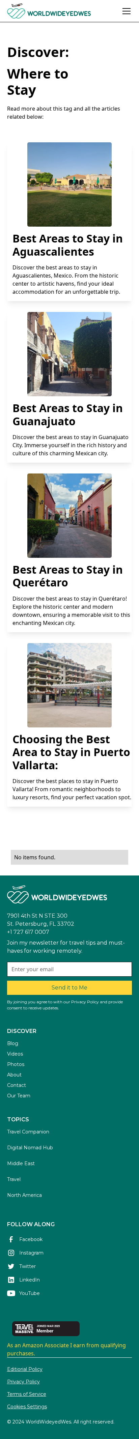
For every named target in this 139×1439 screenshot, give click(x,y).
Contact (16, 1085)
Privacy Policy (23, 1382)
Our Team (18, 1096)
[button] (125, 11)
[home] (63, 11)
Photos (15, 1064)
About (14, 1075)
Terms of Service (26, 1394)
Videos (15, 1054)
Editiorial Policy (25, 1369)
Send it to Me (69, 987)
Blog (12, 1043)
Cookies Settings (27, 1407)
